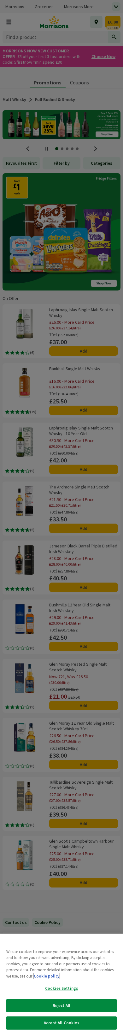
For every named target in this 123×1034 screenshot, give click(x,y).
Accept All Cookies (61, 1023)
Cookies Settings (61, 988)
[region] (61, 984)
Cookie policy (46, 976)
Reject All (61, 1005)
